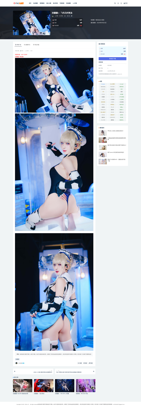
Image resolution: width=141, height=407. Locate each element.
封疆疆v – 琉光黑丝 (39, 393)
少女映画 (112, 99)
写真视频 (62, 3)
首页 (30, 3)
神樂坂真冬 (103, 109)
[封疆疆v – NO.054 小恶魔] (64, 385)
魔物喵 (112, 120)
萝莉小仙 (122, 112)
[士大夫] (53, 16)
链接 (91, 363)
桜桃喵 (103, 107)
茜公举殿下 (103, 112)
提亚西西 (103, 102)
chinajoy (103, 84)
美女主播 (48, 3)
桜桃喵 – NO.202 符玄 (82, 393)
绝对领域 (55, 3)
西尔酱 (103, 114)
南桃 (122, 91)
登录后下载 (112, 58)
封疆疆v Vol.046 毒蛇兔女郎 (20, 393)
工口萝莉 (122, 99)
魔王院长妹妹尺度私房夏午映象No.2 (117, 145)
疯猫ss (121, 107)
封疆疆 (17, 359)
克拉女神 (103, 89)
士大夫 (21, 363)
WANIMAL (103, 86)
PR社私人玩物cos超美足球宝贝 (115, 130)
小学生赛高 (121, 96)
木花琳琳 (122, 102)
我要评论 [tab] (28, 44)
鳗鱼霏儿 (122, 120)
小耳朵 (103, 99)
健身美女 (122, 86)
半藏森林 (112, 91)
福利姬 (112, 109)
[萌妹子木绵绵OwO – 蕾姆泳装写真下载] (103, 161)
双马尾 (103, 94)
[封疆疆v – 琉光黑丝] (43, 385)
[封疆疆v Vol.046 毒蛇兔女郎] (22, 385)
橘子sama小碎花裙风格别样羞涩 (116, 152)
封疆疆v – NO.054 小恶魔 (62, 393)
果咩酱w (112, 104)
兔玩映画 (112, 89)
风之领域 (103, 120)
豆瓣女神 (112, 114)
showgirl (121, 84)
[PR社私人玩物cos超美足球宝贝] (103, 135)
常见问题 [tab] (37, 44)
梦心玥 (112, 107)
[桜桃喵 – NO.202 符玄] (85, 385)
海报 (85, 363)
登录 (126, 3)
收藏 (80, 363)
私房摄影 (35, 3)
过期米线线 (112, 117)
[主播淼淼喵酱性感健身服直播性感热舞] (103, 140)
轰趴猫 (103, 117)
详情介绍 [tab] (18, 44)
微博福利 (42, 3)
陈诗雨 (121, 117)
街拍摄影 (68, 3)
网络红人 (122, 109)
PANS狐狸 (112, 84)
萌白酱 (112, 112)
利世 (122, 89)
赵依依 (121, 114)
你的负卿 (112, 86)
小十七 (112, 96)
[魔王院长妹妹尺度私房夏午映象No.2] (103, 147)
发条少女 (112, 94)
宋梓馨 (121, 94)
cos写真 (75, 3)
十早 (103, 91)
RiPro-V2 (27, 404)
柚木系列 (122, 104)
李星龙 (103, 104)
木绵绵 (112, 102)
